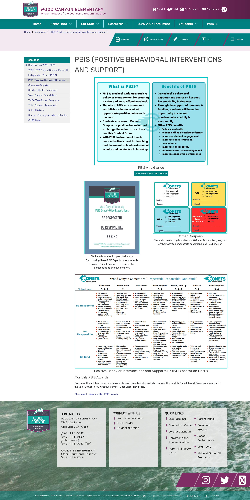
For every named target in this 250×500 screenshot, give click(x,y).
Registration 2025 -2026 (41, 65)
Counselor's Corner (181, 425)
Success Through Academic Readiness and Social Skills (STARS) (49, 115)
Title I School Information (42, 105)
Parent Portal (206, 418)
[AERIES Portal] (150, 45)
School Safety (36, 110)
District (161, 9)
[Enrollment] (179, 45)
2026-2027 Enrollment (154, 24)
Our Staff (87, 24)
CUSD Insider (125, 423)
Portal (174, 9)
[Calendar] (121, 45)
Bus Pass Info (178, 418)
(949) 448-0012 (72, 433)
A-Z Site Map (213, 496)
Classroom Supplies (38, 85)
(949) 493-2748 (72, 457)
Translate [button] (211, 9)
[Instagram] (207, 486)
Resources (115, 24)
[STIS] (207, 45)
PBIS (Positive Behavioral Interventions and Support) (78, 32)
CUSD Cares (34, 120)
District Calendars (180, 431)
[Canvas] (236, 45)
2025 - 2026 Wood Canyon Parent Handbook (49, 70)
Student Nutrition (128, 428)
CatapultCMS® (126, 496)
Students (186, 24)
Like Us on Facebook (130, 418)
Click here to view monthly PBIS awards (96, 394)
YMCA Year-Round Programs (43, 100)
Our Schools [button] (191, 9)
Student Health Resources (42, 90)
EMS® (136, 496)
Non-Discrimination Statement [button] (169, 496)
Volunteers (204, 446)
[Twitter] (225, 486)
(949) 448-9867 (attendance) (72, 438)
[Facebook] (188, 486)
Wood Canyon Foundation (42, 95)
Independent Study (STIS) (42, 75)
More (210, 23)
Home (37, 24)
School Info (59, 24)
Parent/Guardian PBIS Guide (151, 173)
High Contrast (195, 496)
